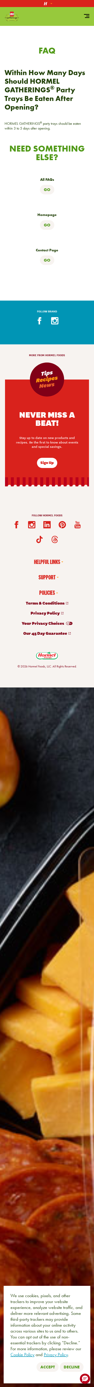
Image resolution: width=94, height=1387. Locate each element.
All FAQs (47, 180)
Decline (72, 1367)
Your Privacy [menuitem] (43, 623)
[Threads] (55, 539)
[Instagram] (55, 321)
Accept (47, 1367)
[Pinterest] (62, 525)
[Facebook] (39, 321)
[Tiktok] (39, 539)
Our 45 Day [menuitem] (45, 633)
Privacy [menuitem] (45, 613)
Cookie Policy (22, 1355)
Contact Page (47, 250)
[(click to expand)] (47, 3)
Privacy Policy (56, 1355)
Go (47, 189)
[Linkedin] (47, 525)
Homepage (47, 215)
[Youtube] (78, 525)
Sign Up (47, 462)
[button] (85, 1379)
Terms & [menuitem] (45, 603)
